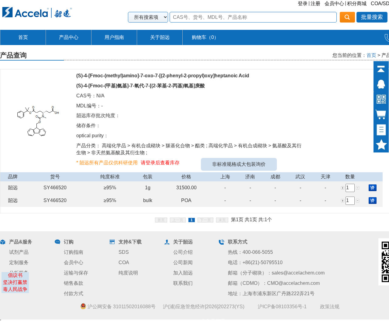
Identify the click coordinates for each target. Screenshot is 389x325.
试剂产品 (19, 252)
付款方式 (73, 293)
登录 (303, 3)
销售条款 (73, 283)
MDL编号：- (89, 105)
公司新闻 (183, 262)
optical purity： (92, 135)
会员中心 (334, 3)
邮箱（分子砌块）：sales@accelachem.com (276, 272)
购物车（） (205, 37)
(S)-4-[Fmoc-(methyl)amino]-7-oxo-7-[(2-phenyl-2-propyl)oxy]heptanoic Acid (162, 75)
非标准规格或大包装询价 (239, 164)
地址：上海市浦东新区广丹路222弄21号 (271, 293)
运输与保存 (76, 272)
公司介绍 (183, 252)
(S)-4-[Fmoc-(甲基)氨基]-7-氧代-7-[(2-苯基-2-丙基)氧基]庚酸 (140, 85)
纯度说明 (128, 272)
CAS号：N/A (90, 95)
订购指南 (73, 252)
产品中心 (68, 37)
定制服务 (19, 262)
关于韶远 (160, 37)
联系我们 (183, 283)
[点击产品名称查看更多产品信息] (38, 120)
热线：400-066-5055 (250, 252)
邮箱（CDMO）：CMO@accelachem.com (274, 283)
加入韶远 (183, 272)
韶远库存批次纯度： (98, 115)
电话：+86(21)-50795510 (255, 262)
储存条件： (88, 125)
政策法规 (329, 306)
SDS (124, 252)
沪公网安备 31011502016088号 (121, 306)
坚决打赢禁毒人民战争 (15, 286)
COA (124, 262)
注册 (315, 3)
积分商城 (357, 3)
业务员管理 (213, 321)
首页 (23, 37)
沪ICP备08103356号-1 (282, 306)
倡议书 (15, 275)
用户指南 (114, 37)
